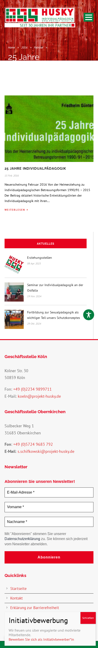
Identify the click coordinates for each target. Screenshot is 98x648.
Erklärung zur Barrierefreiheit (34, 607)
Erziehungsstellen (39, 258)
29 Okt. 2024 (34, 323)
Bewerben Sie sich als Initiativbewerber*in (41, 639)
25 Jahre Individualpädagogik (35, 168)
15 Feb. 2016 (12, 175)
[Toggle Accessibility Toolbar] (89, 315)
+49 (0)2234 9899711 (32, 389)
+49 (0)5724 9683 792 (33, 444)
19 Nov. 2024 (34, 296)
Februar (38, 47)
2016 (24, 47)
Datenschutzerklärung (22, 539)
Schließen (88, 618)
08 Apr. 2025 (34, 263)
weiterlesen (15, 209)
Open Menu (88, 17)
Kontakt (16, 598)
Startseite (18, 588)
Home (11, 47)
